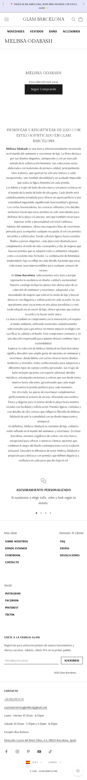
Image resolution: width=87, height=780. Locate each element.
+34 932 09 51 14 (14, 699)
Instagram (12, 593)
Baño (53, 31)
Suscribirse (71, 660)
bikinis (14, 187)
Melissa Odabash (17, 149)
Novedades (15, 31)
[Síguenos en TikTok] (50, 751)
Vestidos (36, 31)
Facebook (12, 600)
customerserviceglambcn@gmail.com (25, 707)
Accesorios (71, 31)
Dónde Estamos (16, 548)
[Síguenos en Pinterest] (28, 751)
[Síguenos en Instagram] (17, 751)
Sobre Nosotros (16, 541)
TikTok (10, 614)
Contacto (12, 562)
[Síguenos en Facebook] (6, 751)
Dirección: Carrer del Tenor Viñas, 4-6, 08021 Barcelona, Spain (40, 740)
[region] (43, 492)
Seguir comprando (43, 89)
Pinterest (11, 607)
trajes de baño (29, 187)
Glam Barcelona (25, 275)
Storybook (12, 555)
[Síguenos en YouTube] (39, 751)
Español (52, 762)
